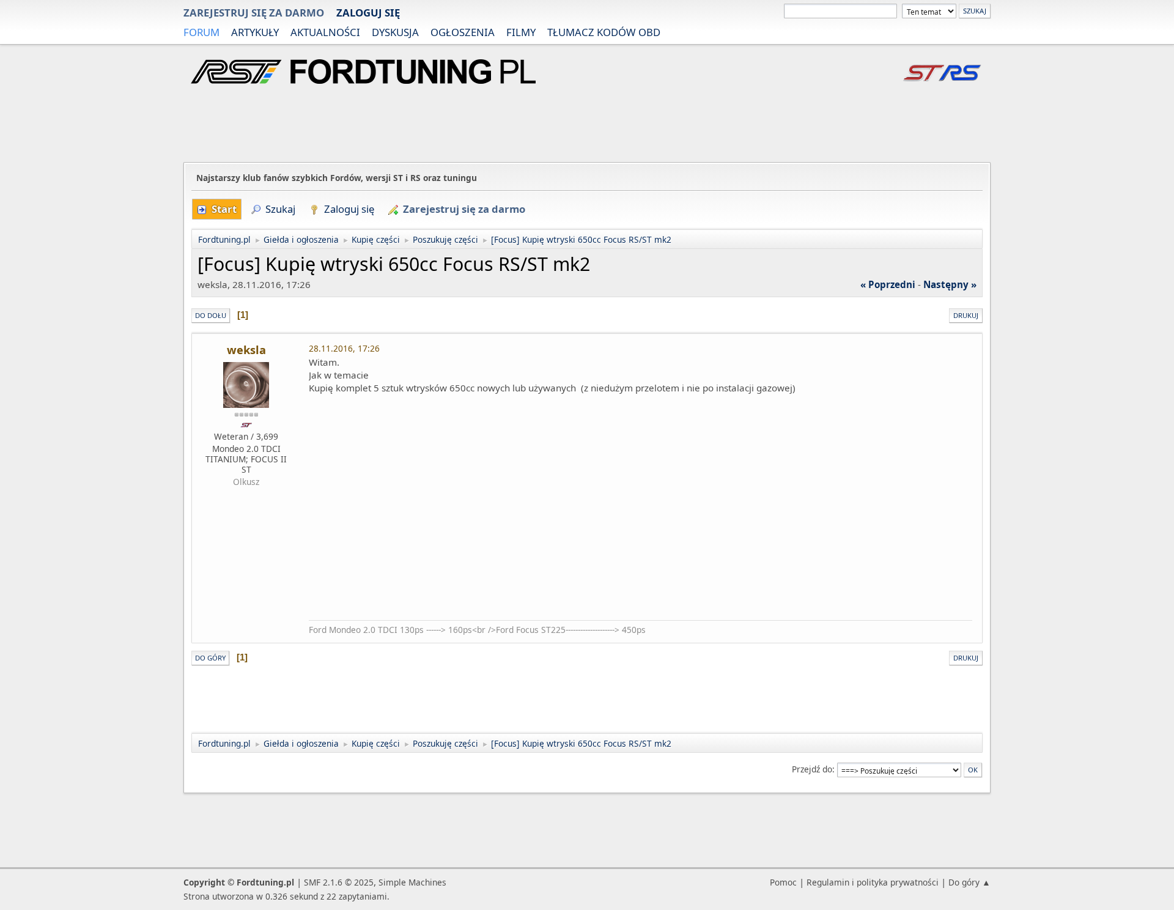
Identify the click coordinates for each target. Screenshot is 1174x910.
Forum (201, 32)
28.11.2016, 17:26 (344, 348)
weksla (246, 349)
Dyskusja (395, 32)
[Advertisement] (587, 124)
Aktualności (325, 32)
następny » (949, 284)
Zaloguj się (368, 13)
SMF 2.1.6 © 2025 (339, 882)
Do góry (210, 657)
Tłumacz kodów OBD (603, 32)
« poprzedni (887, 284)
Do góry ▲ (969, 882)
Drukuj (965, 315)
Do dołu (210, 315)
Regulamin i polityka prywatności (873, 882)
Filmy (521, 32)
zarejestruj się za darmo (253, 13)
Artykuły (255, 32)
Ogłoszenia (462, 32)
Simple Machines (412, 882)
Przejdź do (812, 769)
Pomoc (783, 882)
